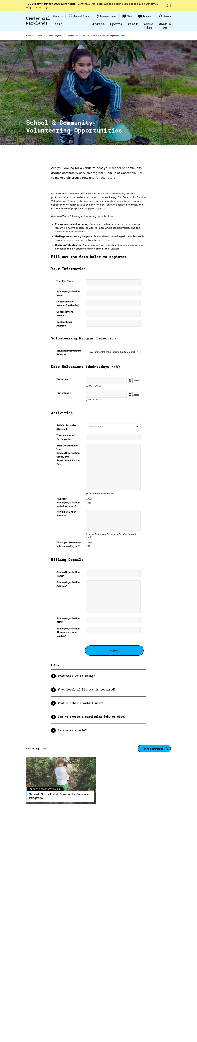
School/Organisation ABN (68, 620)
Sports (116, 24)
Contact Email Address (64, 323)
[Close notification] (169, 5)
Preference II (63, 392)
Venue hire (148, 26)
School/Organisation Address (68, 584)
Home (28, 35)
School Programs (54, 35)
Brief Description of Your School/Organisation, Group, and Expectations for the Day (68, 455)
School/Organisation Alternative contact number (68, 632)
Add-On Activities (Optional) (66, 427)
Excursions (73, 35)
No (89, 502)
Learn (57, 24)
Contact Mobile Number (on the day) (67, 303)
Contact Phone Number (64, 313)
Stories (98, 24)
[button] (98, 676)
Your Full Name (64, 281)
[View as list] (44, 749)
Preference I (63, 379)
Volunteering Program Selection (68, 352)
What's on (165, 26)
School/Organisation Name (68, 293)
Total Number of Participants (65, 437)
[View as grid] (37, 749)
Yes (90, 498)
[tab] (98, 676)
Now (136, 380)
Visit (133, 24)
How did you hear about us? (66, 513)
